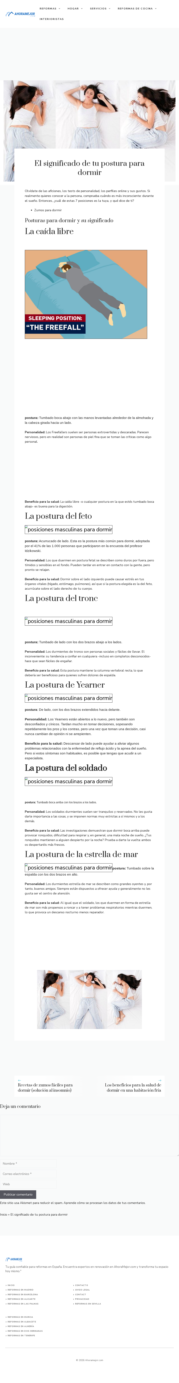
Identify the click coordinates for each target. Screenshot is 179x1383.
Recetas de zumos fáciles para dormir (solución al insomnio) (45, 1088)
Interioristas (52, 19)
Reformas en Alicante (21, 1299)
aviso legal (82, 1290)
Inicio (3, 1214)
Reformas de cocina (135, 8)
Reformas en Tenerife (21, 1335)
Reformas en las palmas (23, 1304)
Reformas (48, 8)
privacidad (82, 1299)
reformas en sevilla (88, 1304)
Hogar (73, 8)
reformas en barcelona (23, 1294)
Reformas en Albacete (22, 1322)
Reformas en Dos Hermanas (25, 1331)
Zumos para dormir (48, 210)
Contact (80, 1294)
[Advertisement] (89, 54)
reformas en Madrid (21, 1290)
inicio (11, 1285)
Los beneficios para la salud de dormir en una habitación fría (133, 1088)
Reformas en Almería (21, 1326)
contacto (81, 1285)
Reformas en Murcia (20, 1317)
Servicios (98, 8)
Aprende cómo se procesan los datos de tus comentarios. (104, 1203)
